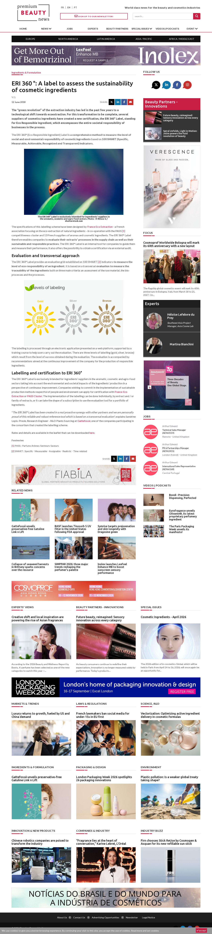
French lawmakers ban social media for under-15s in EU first (102, 715)
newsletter (132, 917)
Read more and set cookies (145, 930)
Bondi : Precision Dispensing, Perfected (182, 496)
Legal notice (148, 917)
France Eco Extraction (100, 226)
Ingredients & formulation (26, 72)
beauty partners (117, 28)
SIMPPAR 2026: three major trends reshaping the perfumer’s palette (71, 567)
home (23, 28)
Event (191, 28)
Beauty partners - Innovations (161, 104)
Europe (30, 38)
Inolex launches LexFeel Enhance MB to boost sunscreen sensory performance (112, 568)
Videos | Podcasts (167, 28)
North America (68, 38)
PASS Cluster (34, 396)
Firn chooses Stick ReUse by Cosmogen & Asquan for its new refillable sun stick (169, 842)
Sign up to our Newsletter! (95, 16)
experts (93, 28)
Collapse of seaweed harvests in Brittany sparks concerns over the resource (30, 567)
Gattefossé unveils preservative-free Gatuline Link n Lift (28, 529)
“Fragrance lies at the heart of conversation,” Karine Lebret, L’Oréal (101, 842)
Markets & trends (25, 703)
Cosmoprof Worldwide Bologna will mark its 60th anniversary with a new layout (171, 244)
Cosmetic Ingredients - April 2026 (163, 617)
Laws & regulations (91, 703)
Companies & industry (93, 830)
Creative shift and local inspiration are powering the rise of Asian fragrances (38, 618)
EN (68, 7)
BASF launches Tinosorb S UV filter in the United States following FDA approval (73, 529)
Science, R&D (150, 703)
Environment (151, 767)
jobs (70, 28)
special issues (140, 28)
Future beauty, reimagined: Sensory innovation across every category (100, 618)
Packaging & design (91, 767)
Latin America (106, 38)
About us (62, 917)
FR (62, 7)
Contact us (79, 917)
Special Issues (151, 607)
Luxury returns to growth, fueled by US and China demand (41, 715)
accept (202, 930)
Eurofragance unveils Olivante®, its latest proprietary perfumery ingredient (183, 515)
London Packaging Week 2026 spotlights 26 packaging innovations (104, 778)
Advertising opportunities (105, 917)
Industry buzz (152, 830)
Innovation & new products (33, 830)
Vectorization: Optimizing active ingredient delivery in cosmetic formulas (170, 715)
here (91, 432)
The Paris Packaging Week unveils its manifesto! (181, 529)
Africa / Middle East (181, 38)
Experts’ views (23, 607)
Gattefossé (84, 420)
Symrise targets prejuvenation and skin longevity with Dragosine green (116, 529)
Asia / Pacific (144, 38)
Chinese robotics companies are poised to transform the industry (40, 842)
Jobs (146, 416)
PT (75, 7)
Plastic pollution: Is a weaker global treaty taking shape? (169, 778)
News (45, 28)
